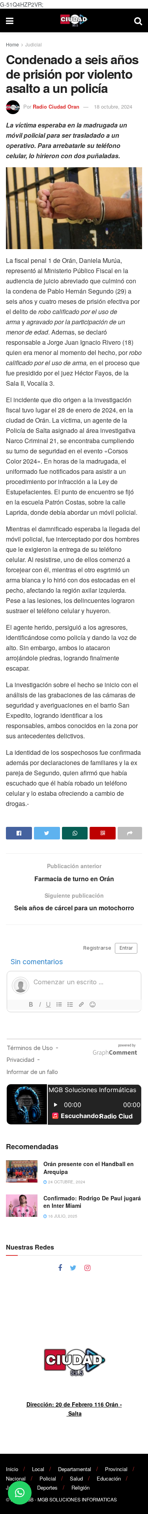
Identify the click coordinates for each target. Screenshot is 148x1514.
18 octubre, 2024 (113, 106)
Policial (47, 1478)
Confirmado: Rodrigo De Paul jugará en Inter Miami (92, 1202)
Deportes (47, 1487)
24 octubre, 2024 (66, 1182)
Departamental (74, 1469)
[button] (20, 1493)
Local (38, 1469)
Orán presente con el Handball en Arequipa (88, 1168)
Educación (109, 1478)
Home (12, 44)
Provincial (116, 1469)
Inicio (12, 1469)
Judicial (33, 44)
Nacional (16, 1478)
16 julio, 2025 (62, 1216)
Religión (80, 1487)
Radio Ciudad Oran (56, 106)
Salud (76, 1478)
